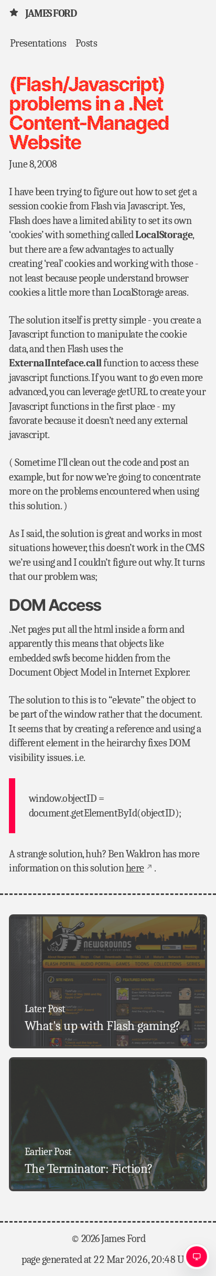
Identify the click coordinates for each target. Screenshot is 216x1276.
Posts (86, 43)
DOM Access (55, 604)
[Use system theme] (196, 1256)
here (135, 868)
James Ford (50, 13)
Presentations (38, 43)
